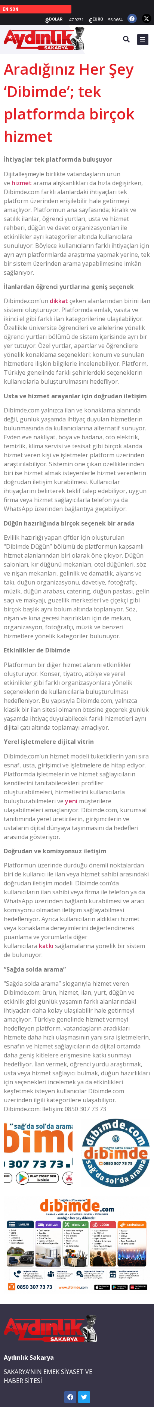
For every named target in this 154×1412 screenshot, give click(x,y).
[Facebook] (132, 18)
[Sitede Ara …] (126, 40)
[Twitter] (84, 1397)
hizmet (22, 183)
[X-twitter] (146, 18)
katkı (46, 946)
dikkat (59, 301)
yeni (71, 801)
